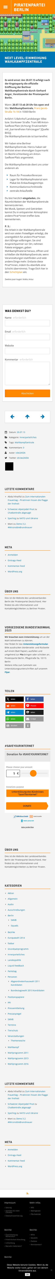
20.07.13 (21, 432)
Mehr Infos (35, 1203)
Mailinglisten (35, 1211)
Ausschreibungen (16, 910)
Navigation (5, 7)
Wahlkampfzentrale (24, 442)
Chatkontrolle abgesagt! (19, 512)
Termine (12, 1024)
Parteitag (12, 971)
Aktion (11, 893)
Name (15, 317)
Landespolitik (14, 960)
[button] (14, 699)
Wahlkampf (13, 1047)
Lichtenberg (10, 1243)
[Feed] (27, 1193)
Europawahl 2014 (16, 937)
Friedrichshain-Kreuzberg (15, 1239)
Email (15, 331)
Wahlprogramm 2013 (18, 1058)
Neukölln (34, 1238)
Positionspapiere (16, 997)
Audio (10, 904)
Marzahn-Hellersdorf (14, 1246)
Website (9, 345)
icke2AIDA (20, 452)
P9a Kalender (36, 1214)
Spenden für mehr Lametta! (13, 1211)
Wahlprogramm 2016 (18, 1064)
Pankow (34, 1241)
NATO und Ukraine (29, 518)
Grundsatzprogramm (18, 949)
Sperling (12, 518)
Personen (12, 976)
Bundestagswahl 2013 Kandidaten (27, 990)
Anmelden (13, 554)
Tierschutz (13, 1030)
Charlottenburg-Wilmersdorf (12, 1235)
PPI (9, 1002)
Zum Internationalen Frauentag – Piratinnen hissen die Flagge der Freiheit (28, 500)
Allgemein (13, 898)
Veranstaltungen (16, 1036)
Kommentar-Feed (16, 566)
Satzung (9, 1207)
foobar (11, 943)
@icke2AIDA (23, 457)
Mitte (33, 1235)
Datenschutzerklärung (14, 1216)
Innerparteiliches (28, 437)
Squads (14, 925)
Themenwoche (18, 1040)
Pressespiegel (14, 1013)
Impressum (10, 1203)
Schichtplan (16, 272)
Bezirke (11, 932)
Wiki (32, 1207)
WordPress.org (15, 571)
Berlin (11, 915)
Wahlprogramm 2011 (18, 1052)
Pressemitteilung (16, 1008)
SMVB (13, 920)
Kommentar (19, 359)
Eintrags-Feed (14, 560)
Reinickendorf (36, 1244)
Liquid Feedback (16, 965)
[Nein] (51, 1270)
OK (27, 1274)
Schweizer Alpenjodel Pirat (21, 509)
